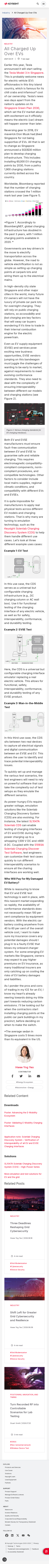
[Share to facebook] (11, 1076)
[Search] (37, 3)
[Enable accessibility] (4, 1559)
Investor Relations (11, 1513)
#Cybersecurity (16, 1266)
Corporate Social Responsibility (16, 1519)
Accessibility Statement (16, 1552)
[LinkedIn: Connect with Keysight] (12, 1535)
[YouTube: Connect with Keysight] (23, 1535)
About (5, 1506)
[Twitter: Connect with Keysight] (18, 1535)
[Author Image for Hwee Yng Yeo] (24, 1062)
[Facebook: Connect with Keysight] (7, 1535)
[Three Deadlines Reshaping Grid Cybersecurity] (24, 1200)
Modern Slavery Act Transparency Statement (20, 1522)
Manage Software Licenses (14, 1495)
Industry (6, 13)
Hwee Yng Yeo (24, 1067)
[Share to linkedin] (28, 1076)
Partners (8, 1483)
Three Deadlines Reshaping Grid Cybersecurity (20, 1227)
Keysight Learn (10, 1476)
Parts (7, 1501)
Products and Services (13, 1467)
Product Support (10, 1491)
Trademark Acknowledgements (18, 1549)
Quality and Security (12, 1516)
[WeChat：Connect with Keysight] (28, 1535)
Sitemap (10, 1546)
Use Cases (8, 1470)
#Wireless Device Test (19, 1448)
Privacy (36, 1543)
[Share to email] (37, 1076)
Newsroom (9, 1509)
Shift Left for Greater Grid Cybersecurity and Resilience (23, 1316)
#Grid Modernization (18, 1263)
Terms (18, 1546)
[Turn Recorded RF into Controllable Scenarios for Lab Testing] (24, 1378)
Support (6, 1488)
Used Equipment (10, 1480)
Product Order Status (12, 1498)
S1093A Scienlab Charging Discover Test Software (24, 848)
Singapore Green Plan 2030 (21, 108)
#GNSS (13, 1442)
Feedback (35, 1549)
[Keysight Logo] (12, 4)
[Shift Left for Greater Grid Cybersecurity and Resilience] (24, 1289)
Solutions (8, 1473)
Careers (7, 1525)
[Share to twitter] (20, 1076)
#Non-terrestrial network (20, 1445)
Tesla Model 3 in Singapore (26, 72)
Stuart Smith (15, 1423)
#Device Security (17, 1270)
